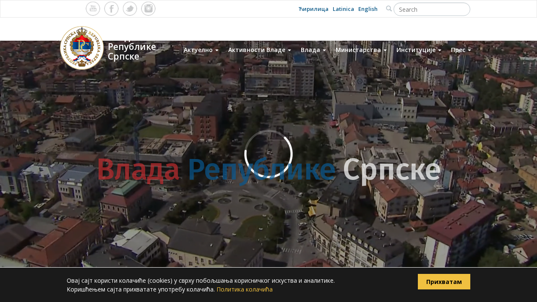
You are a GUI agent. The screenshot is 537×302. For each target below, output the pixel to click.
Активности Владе (257, 50)
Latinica (343, 9)
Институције (416, 50)
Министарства (359, 50)
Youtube (93, 8)
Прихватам (444, 282)
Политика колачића (244, 289)
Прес (459, 50)
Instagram (148, 8)
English (368, 9)
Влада (311, 50)
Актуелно (199, 50)
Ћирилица (313, 9)
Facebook (111, 8)
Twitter (130, 8)
